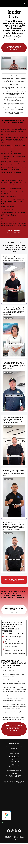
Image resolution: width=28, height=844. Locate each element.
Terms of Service (14, 753)
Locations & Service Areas (14, 746)
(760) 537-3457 (14, 761)
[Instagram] (12, 830)
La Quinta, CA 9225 (13, 776)
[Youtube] (19, 830)
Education (14, 748)
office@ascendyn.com (14, 770)
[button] (24, 3)
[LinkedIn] (16, 830)
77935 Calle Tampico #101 (14, 775)
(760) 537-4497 (14, 766)
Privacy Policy (14, 751)
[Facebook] (8, 830)
